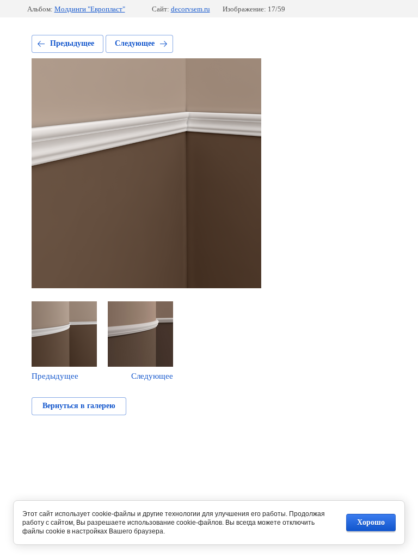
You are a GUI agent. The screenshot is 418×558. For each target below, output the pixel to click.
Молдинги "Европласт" (89, 9)
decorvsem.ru (190, 9)
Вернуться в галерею (78, 406)
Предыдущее (72, 43)
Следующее (135, 43)
